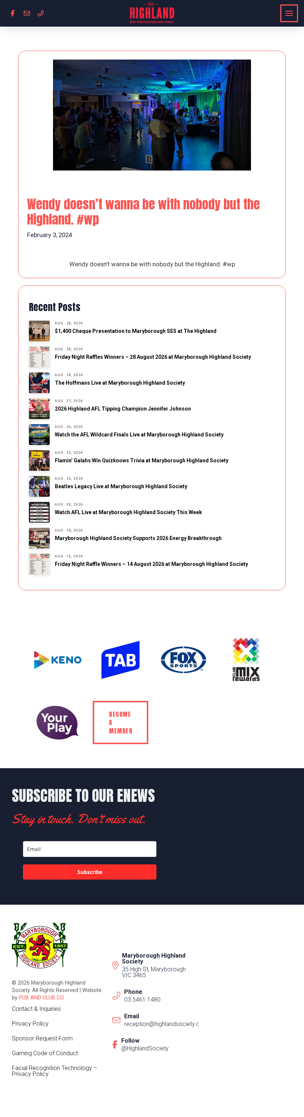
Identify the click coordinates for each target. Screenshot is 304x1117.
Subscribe (89, 871)
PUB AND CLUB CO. (42, 998)
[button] (289, 13)
